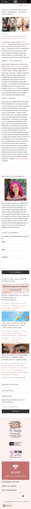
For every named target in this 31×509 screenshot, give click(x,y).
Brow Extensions (6, 305)
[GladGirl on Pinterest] (17, 496)
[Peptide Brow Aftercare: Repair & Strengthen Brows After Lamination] (15, 349)
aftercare (4, 365)
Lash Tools (19, 338)
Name (4, 242)
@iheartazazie (20, 158)
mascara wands (15, 340)
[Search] (25, 1)
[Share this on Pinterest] (17, 168)
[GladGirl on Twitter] (8, 496)
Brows (3, 370)
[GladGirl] (15, 1)
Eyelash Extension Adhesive (9, 335)
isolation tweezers (22, 335)
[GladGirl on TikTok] (23, 496)
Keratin (20, 372)
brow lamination (16, 305)
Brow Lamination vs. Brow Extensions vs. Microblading (15, 298)
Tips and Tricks (22, 38)
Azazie (14, 88)
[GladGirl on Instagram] (20, 496)
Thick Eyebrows (15, 374)
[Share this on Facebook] (13, 168)
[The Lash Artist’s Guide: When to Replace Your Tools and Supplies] (15, 316)
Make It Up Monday (12, 38)
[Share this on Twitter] (8, 168)
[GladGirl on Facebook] (11, 496)
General (4, 38)
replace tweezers (16, 342)
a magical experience (16, 66)
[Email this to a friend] (22, 168)
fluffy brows (4, 372)
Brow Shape (5, 367)
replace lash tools (6, 342)
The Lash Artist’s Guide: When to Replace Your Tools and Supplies (14, 325)
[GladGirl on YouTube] (14, 496)
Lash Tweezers (5, 340)
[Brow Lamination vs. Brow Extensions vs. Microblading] (15, 289)
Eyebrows (23, 305)
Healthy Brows (12, 372)
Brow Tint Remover (14, 367)
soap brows (14, 310)
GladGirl (9, 501)
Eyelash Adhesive (17, 333)
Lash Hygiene (5, 338)
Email (4, 249)
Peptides (25, 372)
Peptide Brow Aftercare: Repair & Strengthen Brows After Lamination (15, 357)
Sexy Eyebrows (6, 310)
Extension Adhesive (7, 333)
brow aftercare (11, 365)
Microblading (16, 308)
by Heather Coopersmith (12, 36)
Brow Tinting (24, 367)
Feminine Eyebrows (7, 308)
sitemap (26, 501)
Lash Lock (12, 338)
